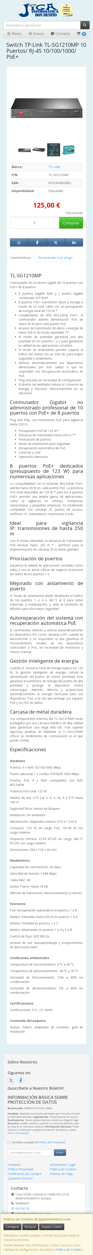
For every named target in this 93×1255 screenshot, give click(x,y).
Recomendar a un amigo (55, 257)
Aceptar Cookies (52, 1227)
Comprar (71, 222)
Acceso (38, 33)
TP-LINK (54, 167)
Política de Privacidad (18, 1133)
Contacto (62, 33)
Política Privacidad (20, 1169)
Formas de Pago (61, 1174)
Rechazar (30, 1227)
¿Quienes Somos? (20, 1178)
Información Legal (62, 1165)
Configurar (12, 1227)
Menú (16, 33)
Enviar (60, 1152)
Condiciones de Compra (24, 1174)
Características (20, 257)
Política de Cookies (68, 1249)
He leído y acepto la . (39, 1142)
